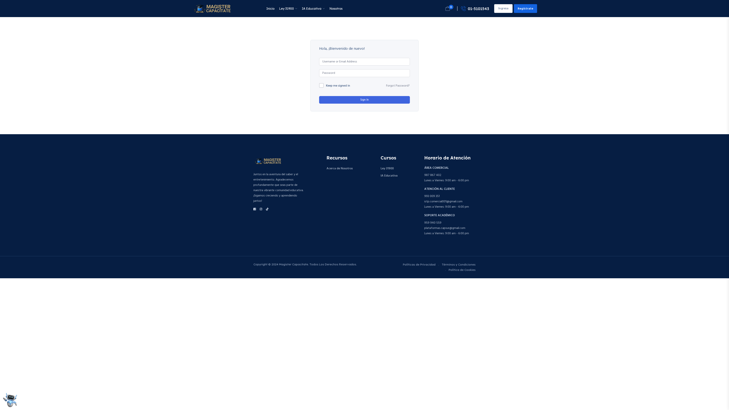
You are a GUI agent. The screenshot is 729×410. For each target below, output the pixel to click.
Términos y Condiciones (459, 264)
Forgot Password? (398, 86)
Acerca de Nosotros (340, 168)
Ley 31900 (286, 8)
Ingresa (503, 8)
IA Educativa (311, 8)
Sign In (364, 99)
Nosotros (335, 8)
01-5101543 (478, 8)
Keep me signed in (338, 86)
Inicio (270, 8)
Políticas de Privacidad (419, 264)
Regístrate (525, 8)
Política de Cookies (462, 270)
